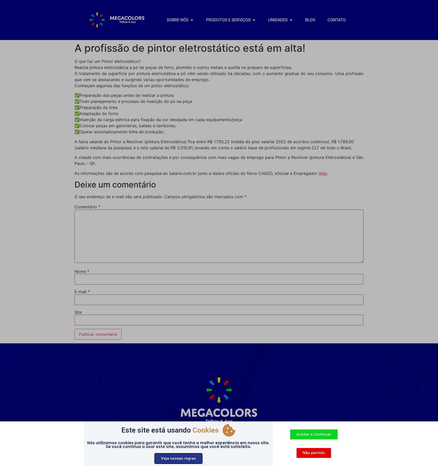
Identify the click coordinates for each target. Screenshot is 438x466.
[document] (219, 233)
